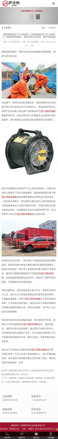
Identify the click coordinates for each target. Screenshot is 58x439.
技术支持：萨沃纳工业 (9, 429)
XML (24, 429)
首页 (43, 28)
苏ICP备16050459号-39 (44, 429)
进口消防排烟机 (48, 111)
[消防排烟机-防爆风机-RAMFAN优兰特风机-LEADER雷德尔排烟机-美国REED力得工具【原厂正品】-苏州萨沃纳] (11, 3)
